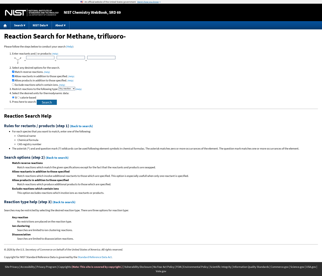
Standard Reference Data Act (95, 257)
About (59, 25)
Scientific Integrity (220, 267)
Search (18, 25)
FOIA (178, 267)
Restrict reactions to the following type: (35, 89)
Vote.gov (161, 271)
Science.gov (297, 267)
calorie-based (28, 97)
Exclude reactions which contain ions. (40, 85)
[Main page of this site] (5, 25)
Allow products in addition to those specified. (44, 80)
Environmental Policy (195, 267)
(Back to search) (81, 126)
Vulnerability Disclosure (138, 267)
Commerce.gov (280, 267)
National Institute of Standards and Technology (32, 12)
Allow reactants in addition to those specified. (44, 76)
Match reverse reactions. (32, 72)
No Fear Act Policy (163, 267)
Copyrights (64, 267)
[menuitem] (5, 25)
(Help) (69, 46)
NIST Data (39, 25)
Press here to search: (24, 102)
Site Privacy (12, 267)
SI (16, 97)
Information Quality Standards (251, 267)
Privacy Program (47, 267)
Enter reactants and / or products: (35, 53)
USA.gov (311, 267)
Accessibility (27, 267)
